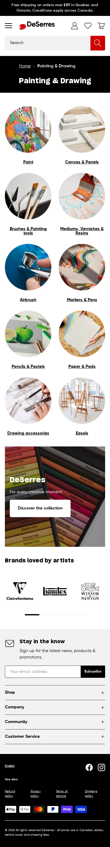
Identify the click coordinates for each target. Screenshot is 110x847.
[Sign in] (74, 25)
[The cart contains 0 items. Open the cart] (101, 25)
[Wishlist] (88, 25)
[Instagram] (101, 767)
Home (25, 66)
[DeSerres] (37, 25)
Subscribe (92, 671)
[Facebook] (89, 767)
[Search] (97, 43)
